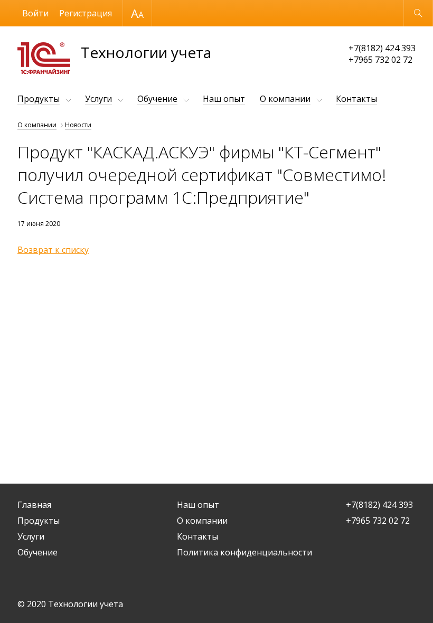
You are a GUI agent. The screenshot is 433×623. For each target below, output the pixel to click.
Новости (78, 124)
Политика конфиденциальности (244, 552)
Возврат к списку (53, 250)
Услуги (98, 99)
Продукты (38, 99)
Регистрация (85, 13)
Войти (35, 13)
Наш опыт (224, 99)
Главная (34, 505)
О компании (285, 99)
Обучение (157, 99)
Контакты (356, 99)
